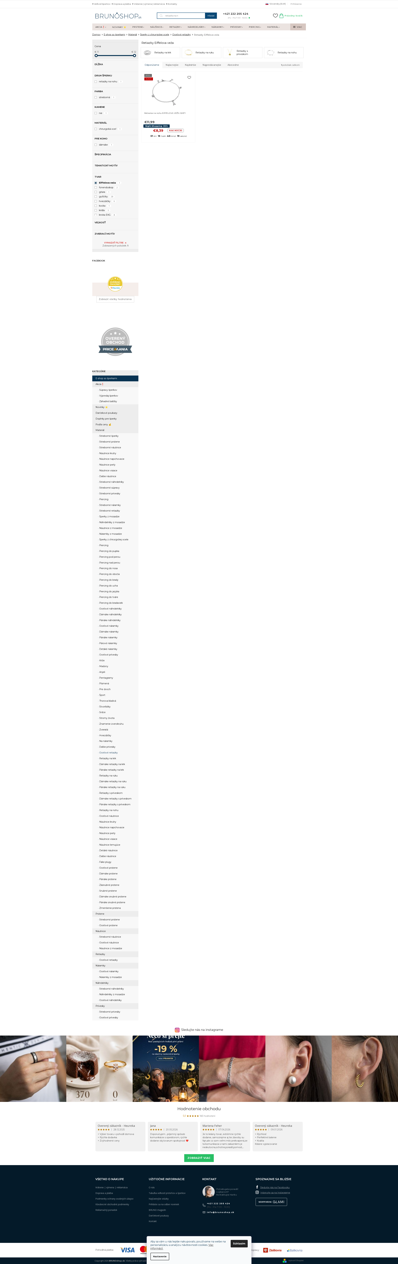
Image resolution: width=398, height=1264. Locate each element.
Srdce (102, 712)
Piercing (103, 499)
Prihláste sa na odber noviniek (164, 1204)
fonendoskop (108, 187)
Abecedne (233, 65)
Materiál (100, 430)
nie (103, 113)
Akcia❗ (100, 384)
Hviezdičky (105, 735)
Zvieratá (103, 729)
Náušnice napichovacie (111, 459)
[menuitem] (100, 27)
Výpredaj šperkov (108, 395)
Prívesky (100, 1006)
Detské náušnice (108, 850)
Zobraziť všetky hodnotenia (115, 299)
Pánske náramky (108, 637)
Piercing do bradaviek (111, 602)
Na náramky (105, 741)
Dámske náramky (109, 631)
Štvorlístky (105, 706)
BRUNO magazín (157, 1209)
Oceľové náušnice (109, 816)
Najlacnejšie (172, 65)
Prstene (100, 913)
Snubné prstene (108, 890)
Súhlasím (239, 1243)
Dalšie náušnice (107, 476)
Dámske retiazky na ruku (113, 781)
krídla (104, 210)
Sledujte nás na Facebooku (275, 1187)
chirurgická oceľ (110, 129)
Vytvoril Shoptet (296, 1260)
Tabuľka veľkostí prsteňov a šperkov (167, 1193)
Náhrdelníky (102, 983)
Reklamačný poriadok (106, 1209)
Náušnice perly (107, 464)
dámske (105, 144)
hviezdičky (107, 201)
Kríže (102, 660)
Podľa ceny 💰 (103, 424)
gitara (104, 192)
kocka (104, 205)
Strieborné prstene (109, 441)
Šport (102, 695)
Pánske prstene (108, 879)
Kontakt (153, 1221)
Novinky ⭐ (102, 407)
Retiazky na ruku (108, 775)
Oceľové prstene (108, 867)
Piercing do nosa (108, 568)
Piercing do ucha (108, 585)
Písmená (104, 683)
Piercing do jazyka (109, 591)
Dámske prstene (108, 873)
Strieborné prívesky (109, 493)
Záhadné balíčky (108, 401)
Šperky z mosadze (109, 516)
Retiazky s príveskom (111, 793)
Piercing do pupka (109, 551)
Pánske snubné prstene (112, 902)
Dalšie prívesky (107, 746)
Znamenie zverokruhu (111, 723)
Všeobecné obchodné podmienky (112, 1204)
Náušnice (101, 931)
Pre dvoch (105, 689)
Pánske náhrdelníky (110, 620)
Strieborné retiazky (109, 510)
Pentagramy (106, 677)
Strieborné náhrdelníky (111, 482)
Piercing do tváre (108, 597)
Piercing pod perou (109, 556)
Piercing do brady (108, 579)
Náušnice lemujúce (109, 844)
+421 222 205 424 (218, 1203)
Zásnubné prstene (109, 885)
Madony (103, 666)
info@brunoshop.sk (220, 1212)
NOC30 (175, 130)
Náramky (100, 965)
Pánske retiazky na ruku (112, 787)
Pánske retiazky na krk (111, 769)
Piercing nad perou (109, 562)
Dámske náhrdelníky (110, 614)
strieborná (106, 97)
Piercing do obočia (109, 574)
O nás (152, 1187)
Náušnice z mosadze (110, 528)
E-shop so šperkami (106, 378)
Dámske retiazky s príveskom (115, 798)
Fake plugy (105, 862)
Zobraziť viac (199, 1158)
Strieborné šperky (109, 436)
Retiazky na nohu (108, 810)
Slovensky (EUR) (277, 4)
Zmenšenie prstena (110, 908)
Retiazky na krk (107, 758)
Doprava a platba (122, 4)
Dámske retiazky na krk (112, 764)
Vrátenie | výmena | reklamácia (149, 4)
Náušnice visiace (108, 470)
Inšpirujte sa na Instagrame (275, 1192)
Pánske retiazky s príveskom (114, 804)
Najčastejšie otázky (159, 1198)
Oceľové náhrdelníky (110, 608)
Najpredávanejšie (212, 65)
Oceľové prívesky (108, 654)
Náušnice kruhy (107, 453)
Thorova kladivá (107, 700)
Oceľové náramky (109, 625)
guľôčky (106, 196)
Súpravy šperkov (108, 390)
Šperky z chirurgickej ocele (113, 539)
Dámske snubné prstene (112, 896)
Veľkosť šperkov (102, 4)
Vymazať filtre (114, 242)
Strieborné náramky (110, 505)
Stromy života (106, 718)
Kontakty (172, 4)
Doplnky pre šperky (106, 418)
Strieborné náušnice (110, 447)
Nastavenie (160, 1256)
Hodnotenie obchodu (199, 1108)
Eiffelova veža (109, 182)
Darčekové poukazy (106, 413)
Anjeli (102, 672)
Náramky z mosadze (110, 533)
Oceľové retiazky (108, 752)
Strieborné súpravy (109, 487)
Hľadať (211, 15)
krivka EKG (107, 214)
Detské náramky (108, 649)
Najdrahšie (190, 65)
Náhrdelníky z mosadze (112, 522)
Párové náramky (108, 643)
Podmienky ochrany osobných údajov (114, 1198)
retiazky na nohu (110, 81)
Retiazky (100, 954)
